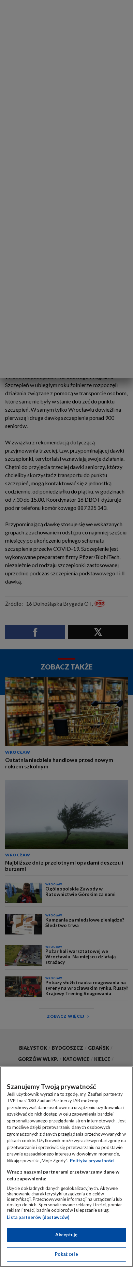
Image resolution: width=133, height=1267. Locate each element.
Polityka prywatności (92, 1160)
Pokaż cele (66, 1254)
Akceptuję (66, 1234)
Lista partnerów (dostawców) (38, 1217)
